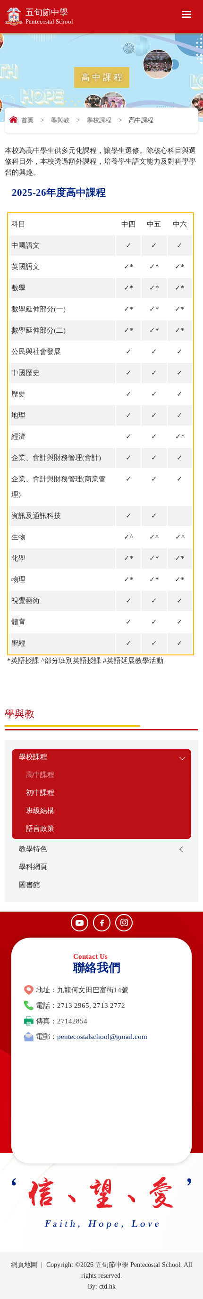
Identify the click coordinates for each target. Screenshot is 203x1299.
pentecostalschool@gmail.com (102, 1036)
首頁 (27, 120)
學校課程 (99, 120)
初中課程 (40, 792)
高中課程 (40, 775)
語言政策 (40, 828)
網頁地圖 (24, 1264)
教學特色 (33, 849)
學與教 (60, 120)
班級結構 (40, 810)
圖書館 (29, 884)
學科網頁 (33, 867)
